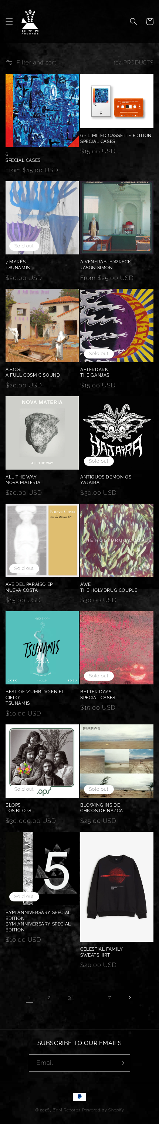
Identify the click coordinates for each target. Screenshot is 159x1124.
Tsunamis (18, 267)
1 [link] (29, 997)
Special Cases (23, 160)
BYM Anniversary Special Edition (38, 927)
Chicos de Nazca (101, 810)
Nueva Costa (22, 590)
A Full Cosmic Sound (33, 375)
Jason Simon (96, 267)
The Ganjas (94, 375)
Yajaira (89, 482)
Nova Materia (23, 482)
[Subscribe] (122, 1063)
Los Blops (18, 810)
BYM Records (67, 1110)
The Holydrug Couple (108, 590)
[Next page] (129, 997)
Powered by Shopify (103, 1110)
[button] (9, 21)
